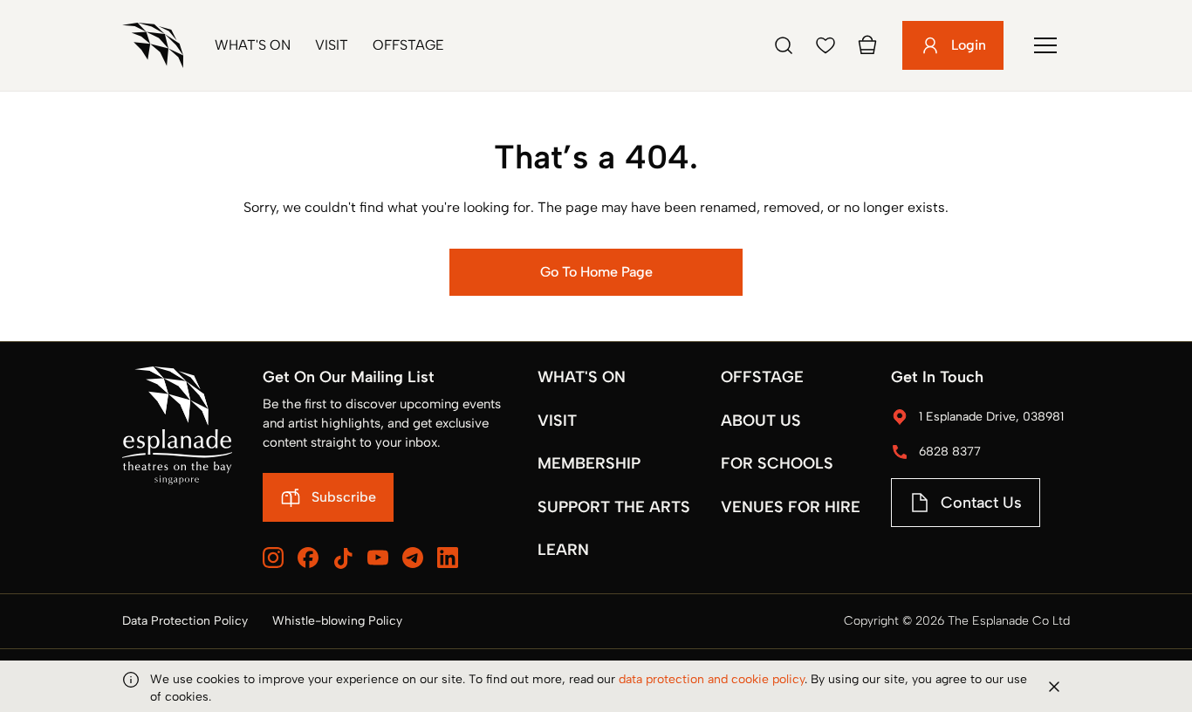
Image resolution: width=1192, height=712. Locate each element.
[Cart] (867, 45)
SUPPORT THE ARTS (614, 507)
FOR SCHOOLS (777, 463)
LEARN (563, 549)
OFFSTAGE (762, 377)
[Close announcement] (1054, 686)
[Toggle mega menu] (1045, 45)
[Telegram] (412, 557)
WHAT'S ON (582, 377)
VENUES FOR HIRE (790, 507)
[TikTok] (342, 558)
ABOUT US (761, 420)
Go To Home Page (596, 272)
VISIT (557, 420)
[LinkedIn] (447, 557)
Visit (331, 45)
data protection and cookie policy (712, 679)
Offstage (408, 45)
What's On (253, 45)
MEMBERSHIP (589, 463)
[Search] (783, 45)
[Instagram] (273, 557)
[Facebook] (308, 557)
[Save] (825, 45)
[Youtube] (377, 557)
